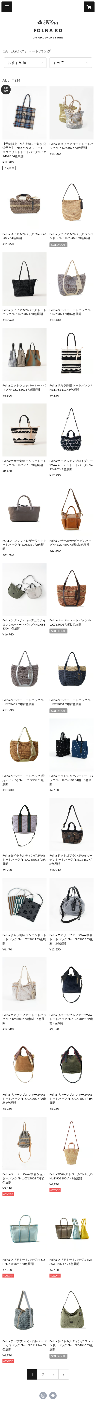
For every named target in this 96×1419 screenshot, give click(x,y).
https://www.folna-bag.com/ (53, 1395)
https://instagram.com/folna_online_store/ (43, 1395)
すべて (58, 62)
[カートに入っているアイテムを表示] (89, 6)
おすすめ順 (17, 62)
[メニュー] (6, 6)
